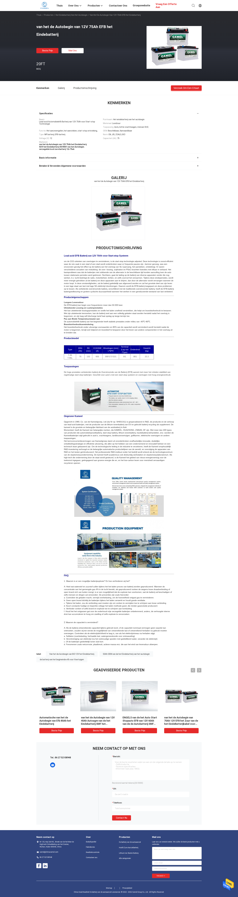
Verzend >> (161, 876)
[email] (52, 764)
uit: (115, 789)
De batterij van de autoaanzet (130, 842)
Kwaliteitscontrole (92, 852)
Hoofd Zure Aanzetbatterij (128, 848)
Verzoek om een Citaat (186, 87)
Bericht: (117, 756)
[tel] (60, 764)
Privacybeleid (127, 888)
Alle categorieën (125, 858)
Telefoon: (117, 803)
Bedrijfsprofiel (91, 842)
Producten (48, 15)
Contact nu (121, 818)
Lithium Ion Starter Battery (129, 853)
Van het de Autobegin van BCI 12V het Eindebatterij (71, 654)
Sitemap (109, 888)
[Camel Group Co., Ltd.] (44, 5)
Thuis (38, 15)
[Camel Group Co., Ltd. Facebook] (38, 865)
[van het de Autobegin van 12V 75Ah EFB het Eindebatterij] (174, 47)
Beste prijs (47, 50)
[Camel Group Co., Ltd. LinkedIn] (45, 865)
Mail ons (72, 50)
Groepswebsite (141, 5)
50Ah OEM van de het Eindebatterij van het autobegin (126, 654)
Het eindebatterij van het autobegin (71, 15)
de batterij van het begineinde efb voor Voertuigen (62, 659)
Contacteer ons (91, 857)
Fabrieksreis (90, 847)
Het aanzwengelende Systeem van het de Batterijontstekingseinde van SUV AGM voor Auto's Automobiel (139, 724)
